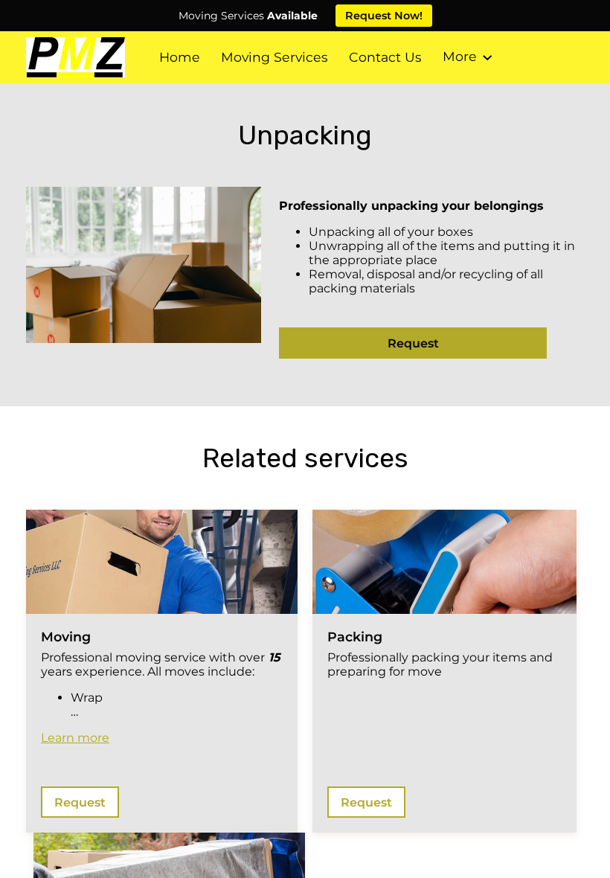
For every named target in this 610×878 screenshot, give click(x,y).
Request (413, 343)
